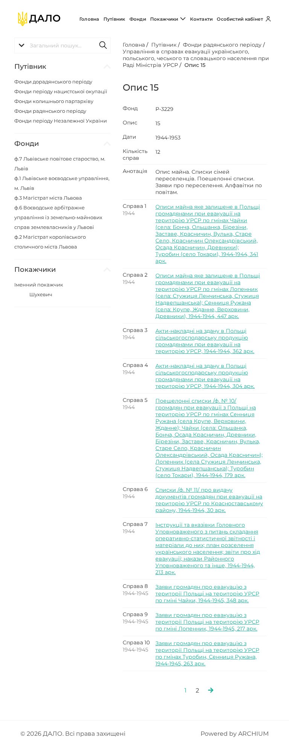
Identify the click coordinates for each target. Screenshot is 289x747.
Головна (89, 19)
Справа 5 (135, 400)
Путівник (114, 19)
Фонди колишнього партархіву (53, 101)
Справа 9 (135, 614)
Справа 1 (134, 206)
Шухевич (40, 294)
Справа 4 (135, 365)
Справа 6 (135, 489)
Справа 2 (135, 274)
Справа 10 (136, 642)
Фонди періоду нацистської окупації (60, 91)
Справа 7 (135, 524)
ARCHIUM (253, 733)
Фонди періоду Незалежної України (60, 121)
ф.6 (58, 217)
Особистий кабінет (240, 19)
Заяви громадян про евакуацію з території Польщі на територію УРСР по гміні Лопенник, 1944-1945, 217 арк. (207, 622)
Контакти (201, 19)
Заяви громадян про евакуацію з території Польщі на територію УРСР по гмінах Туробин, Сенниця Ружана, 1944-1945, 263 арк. (207, 653)
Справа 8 (135, 586)
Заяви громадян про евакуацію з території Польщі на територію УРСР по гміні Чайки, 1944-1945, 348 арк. (207, 593)
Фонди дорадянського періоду (53, 82)
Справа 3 (135, 330)
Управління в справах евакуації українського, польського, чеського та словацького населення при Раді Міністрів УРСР (196, 58)
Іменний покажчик (38, 285)
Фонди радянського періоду (50, 111)
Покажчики (164, 19)
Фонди (137, 19)
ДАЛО (52, 733)
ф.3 (48, 198)
